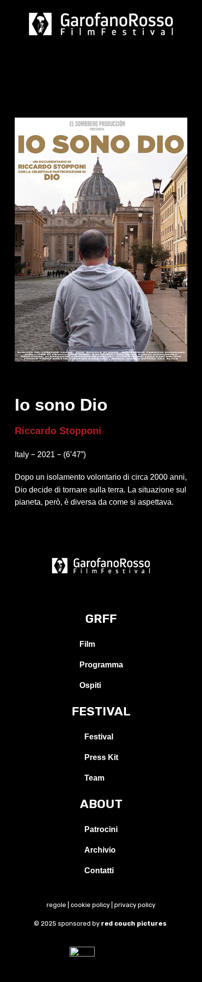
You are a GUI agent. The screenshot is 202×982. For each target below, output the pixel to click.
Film (87, 644)
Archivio (100, 850)
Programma (101, 665)
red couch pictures (134, 923)
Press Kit (101, 757)
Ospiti (90, 685)
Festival (98, 737)
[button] (101, 53)
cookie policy (90, 904)
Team (94, 778)
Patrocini (101, 829)
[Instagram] (101, 593)
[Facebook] (79, 593)
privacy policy (134, 904)
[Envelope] (123, 593)
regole (56, 904)
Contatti (99, 870)
